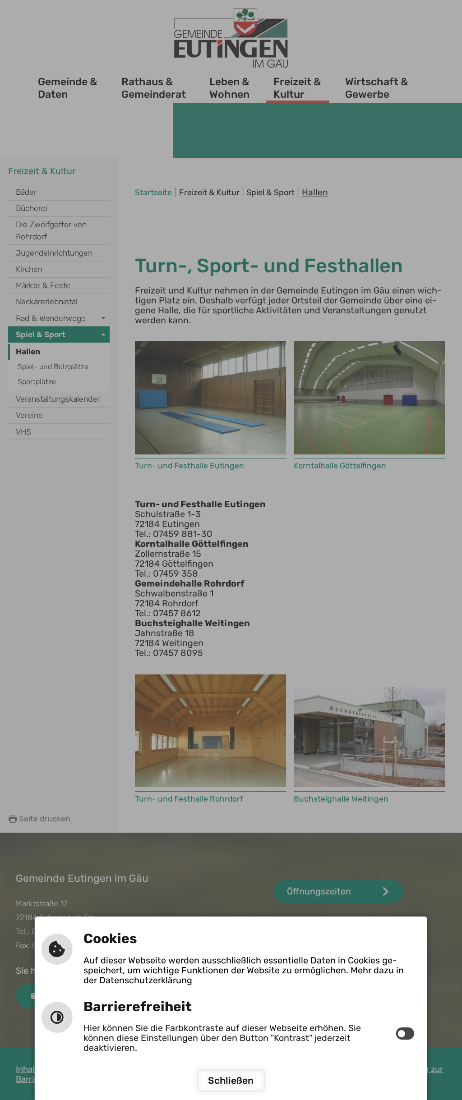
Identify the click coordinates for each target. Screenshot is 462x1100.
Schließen (231, 1080)
